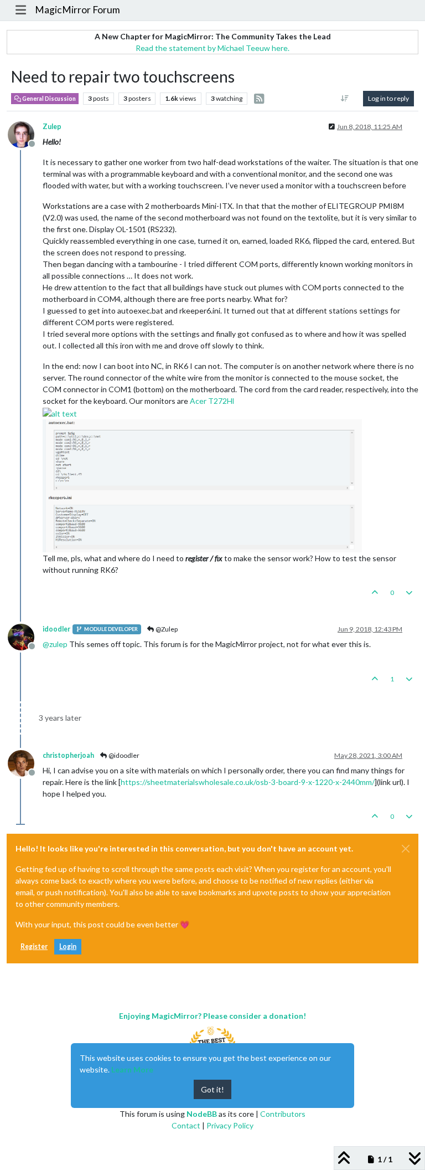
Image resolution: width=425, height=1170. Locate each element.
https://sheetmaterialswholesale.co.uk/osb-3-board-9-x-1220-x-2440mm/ (248, 782)
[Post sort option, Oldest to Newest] (345, 98)
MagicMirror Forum (77, 10)
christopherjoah (68, 755)
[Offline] (25, 133)
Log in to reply (388, 98)
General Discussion (48, 98)
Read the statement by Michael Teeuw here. (212, 48)
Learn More (132, 1069)
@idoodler (123, 755)
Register (34, 946)
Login (67, 946)
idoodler (56, 629)
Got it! (212, 1089)
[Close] (405, 849)
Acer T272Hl (212, 401)
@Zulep (166, 629)
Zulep (52, 126)
